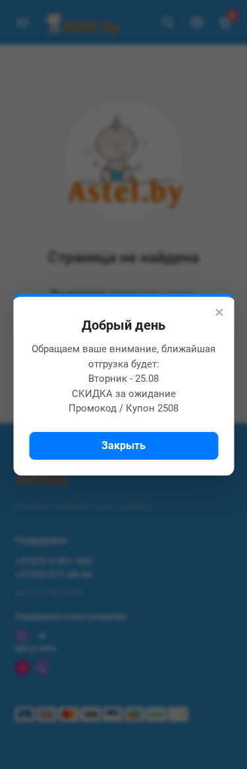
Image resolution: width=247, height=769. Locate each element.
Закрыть (123, 445)
